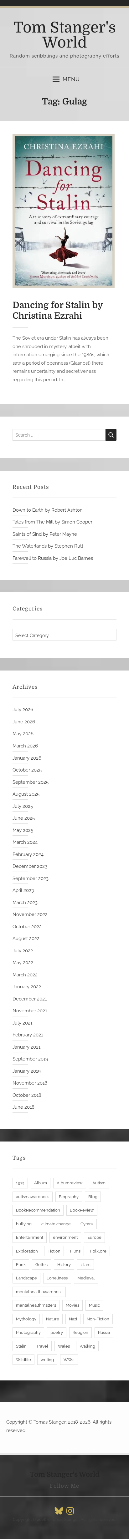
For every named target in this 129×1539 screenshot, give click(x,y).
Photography (28, 1332)
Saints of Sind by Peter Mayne (45, 534)
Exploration (27, 1251)
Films (75, 1251)
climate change (56, 1224)
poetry (56, 1332)
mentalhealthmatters (36, 1305)
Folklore (98, 1251)
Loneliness (57, 1278)
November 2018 (30, 1083)
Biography (69, 1196)
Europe (94, 1237)
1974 (20, 1183)
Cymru (86, 1224)
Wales (64, 1346)
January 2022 (27, 987)
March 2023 (25, 902)
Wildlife (23, 1359)
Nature (52, 1319)
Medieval (86, 1278)
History (64, 1264)
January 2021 (26, 1047)
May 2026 (23, 734)
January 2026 (27, 758)
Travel (42, 1346)
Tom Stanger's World (64, 35)
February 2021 (28, 1035)
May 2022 (23, 962)
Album (40, 1183)
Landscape (26, 1278)
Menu (71, 79)
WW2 (69, 1359)
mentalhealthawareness (39, 1291)
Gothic (41, 1264)
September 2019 (30, 1059)
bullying (24, 1224)
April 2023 (23, 890)
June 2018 (23, 1107)
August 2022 (26, 938)
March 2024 (25, 842)
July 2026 (23, 709)
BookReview (82, 1210)
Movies (72, 1305)
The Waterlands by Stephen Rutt (48, 546)
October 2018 (27, 1095)
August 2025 (26, 794)
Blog (92, 1196)
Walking (87, 1346)
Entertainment (29, 1237)
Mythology (26, 1319)
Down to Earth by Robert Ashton (48, 510)
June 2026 (24, 722)
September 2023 (31, 878)
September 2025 (31, 782)
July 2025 (23, 806)
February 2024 (28, 854)
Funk (21, 1264)
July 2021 (22, 1023)
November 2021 (30, 1011)
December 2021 (30, 999)
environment (65, 1237)
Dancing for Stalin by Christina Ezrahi (58, 310)
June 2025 (24, 818)
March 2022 (25, 975)
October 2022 (27, 926)
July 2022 (23, 951)
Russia (104, 1332)
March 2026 (25, 746)
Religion (80, 1332)
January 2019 (27, 1071)
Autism (99, 1183)
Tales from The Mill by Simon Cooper (52, 522)
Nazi (73, 1319)
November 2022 (30, 914)
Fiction (54, 1251)
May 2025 (23, 830)
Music (94, 1305)
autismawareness (32, 1196)
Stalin (21, 1346)
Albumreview (70, 1183)
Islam (85, 1264)
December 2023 (30, 866)
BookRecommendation (38, 1210)
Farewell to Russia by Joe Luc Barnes (53, 558)
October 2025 (27, 770)
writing (47, 1359)
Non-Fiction (98, 1319)
